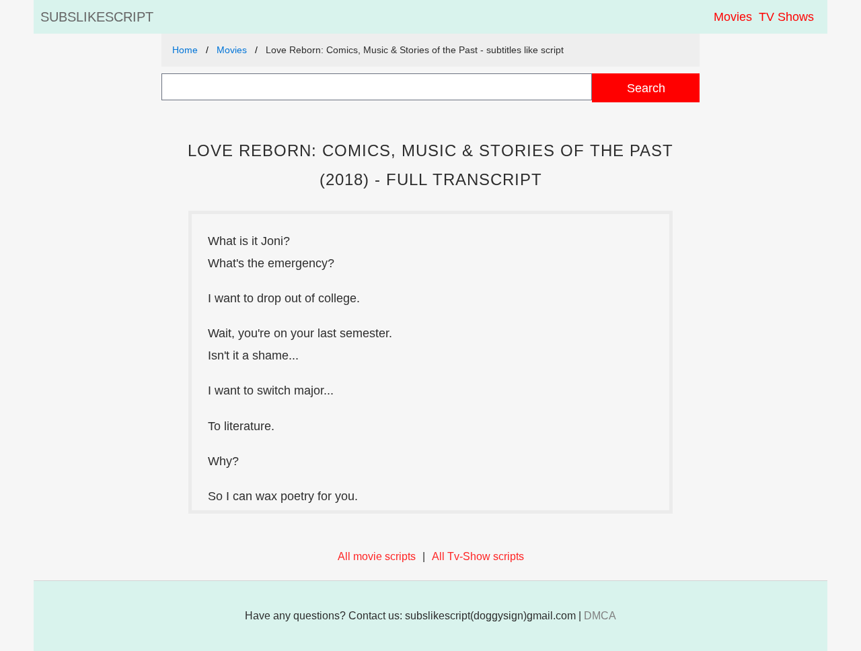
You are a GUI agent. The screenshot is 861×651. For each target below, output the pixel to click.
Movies (733, 17)
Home (185, 49)
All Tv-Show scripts (478, 556)
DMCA (600, 615)
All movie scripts (377, 556)
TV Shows (786, 17)
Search (646, 88)
